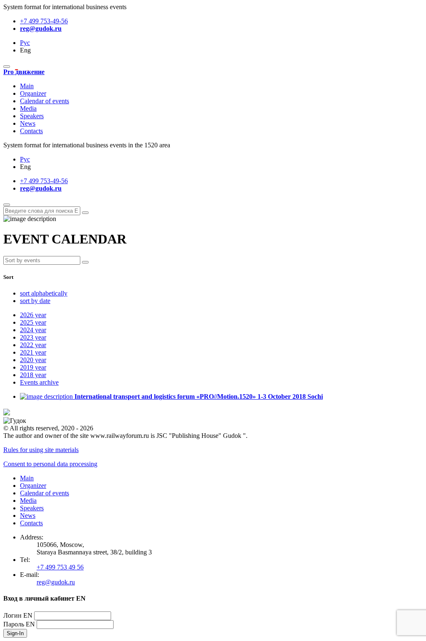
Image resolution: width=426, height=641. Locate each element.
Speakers (32, 115)
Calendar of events (44, 100)
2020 (33, 359)
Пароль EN (19, 624)
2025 (33, 322)
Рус (25, 42)
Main (27, 85)
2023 (33, 337)
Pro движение (24, 71)
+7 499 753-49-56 (44, 21)
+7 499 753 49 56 (60, 567)
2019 (33, 367)
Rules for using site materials (41, 449)
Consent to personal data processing (50, 463)
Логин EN (17, 615)
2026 (33, 314)
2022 (33, 344)
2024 (33, 329)
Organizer (33, 93)
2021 (33, 352)
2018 (33, 374)
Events (39, 382)
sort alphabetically (43, 293)
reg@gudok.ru (41, 28)
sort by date (35, 300)
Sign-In (15, 633)
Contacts (31, 130)
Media (28, 108)
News (27, 123)
